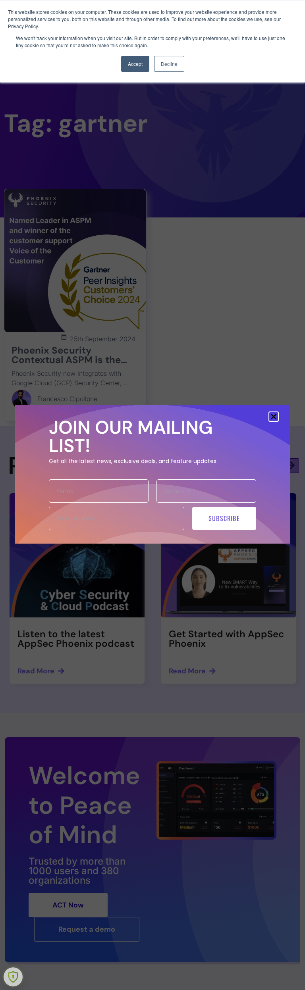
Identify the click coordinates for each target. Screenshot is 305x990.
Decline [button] (169, 63)
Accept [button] (135, 63)
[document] (152, 495)
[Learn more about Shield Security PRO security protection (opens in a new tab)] (13, 976)
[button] (274, 417)
